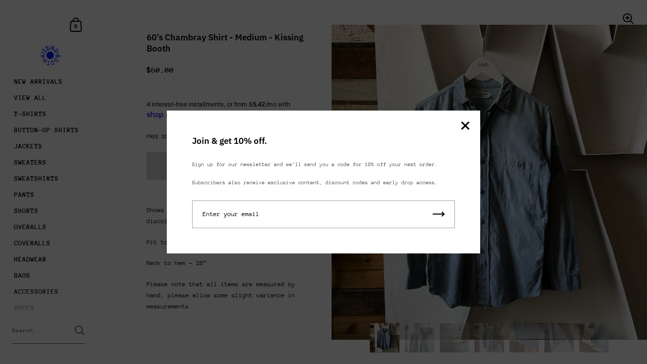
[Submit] (439, 214)
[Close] (465, 126)
